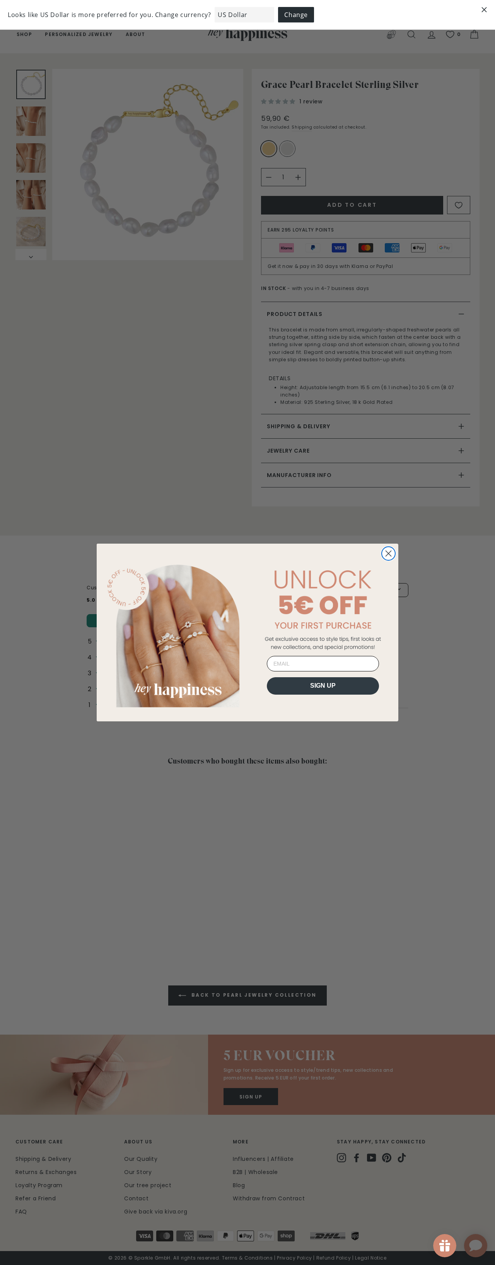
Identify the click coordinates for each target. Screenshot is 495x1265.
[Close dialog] (388, 553)
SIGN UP (323, 685)
